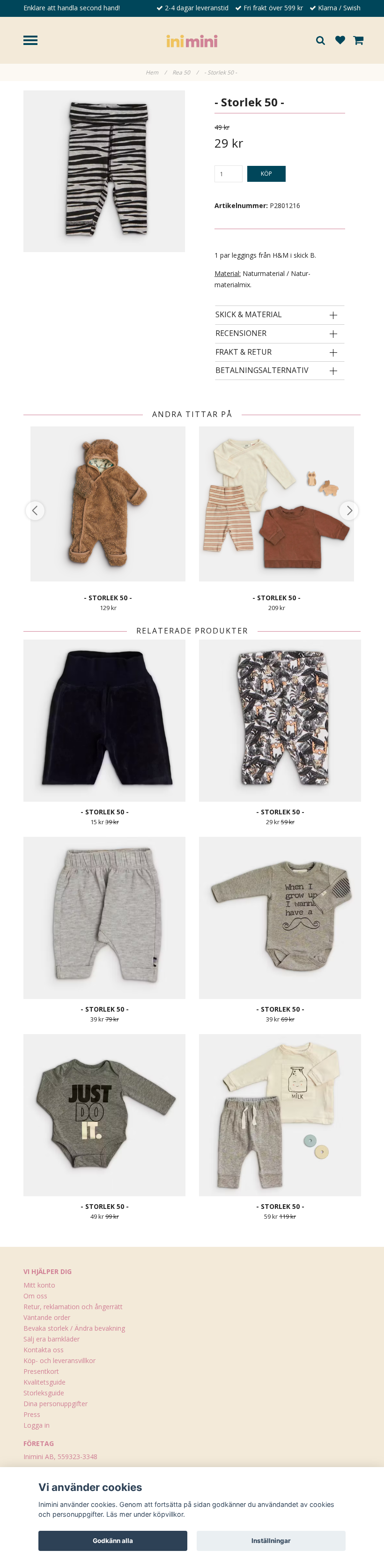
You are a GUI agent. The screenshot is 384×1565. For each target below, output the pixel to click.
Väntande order (46, 1317)
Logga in (36, 1425)
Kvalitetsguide (44, 1382)
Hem (156, 72)
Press (31, 1414)
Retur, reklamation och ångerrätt (73, 1306)
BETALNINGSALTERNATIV (262, 370)
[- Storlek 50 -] (104, 171)
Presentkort (41, 1371)
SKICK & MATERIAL (248, 315)
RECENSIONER (240, 333)
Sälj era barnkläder (51, 1338)
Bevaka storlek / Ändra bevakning (74, 1328)
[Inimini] (192, 40)
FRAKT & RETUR (243, 352)
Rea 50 (185, 72)
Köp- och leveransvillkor (59, 1360)
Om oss (35, 1295)
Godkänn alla (113, 1540)
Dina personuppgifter (55, 1403)
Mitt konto (39, 1285)
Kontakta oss (43, 1349)
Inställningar (271, 1540)
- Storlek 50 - (221, 72)
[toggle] (35, 41)
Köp (266, 174)
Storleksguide (43, 1392)
